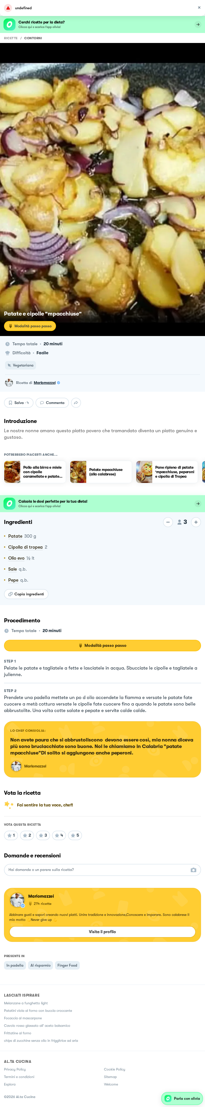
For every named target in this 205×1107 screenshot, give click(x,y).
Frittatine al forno (17, 1033)
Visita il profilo (102, 931)
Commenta (55, 402)
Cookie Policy (114, 1069)
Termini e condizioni (19, 1077)
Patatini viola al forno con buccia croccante (38, 1011)
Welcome (111, 1084)
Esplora (10, 1084)
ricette (11, 38)
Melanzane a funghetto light (26, 1003)
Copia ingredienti (29, 594)
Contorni (33, 38)
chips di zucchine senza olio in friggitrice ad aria (41, 1041)
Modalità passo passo (33, 326)
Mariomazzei (45, 382)
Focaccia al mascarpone (23, 1018)
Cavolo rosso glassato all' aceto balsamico (37, 1026)
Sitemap (110, 1077)
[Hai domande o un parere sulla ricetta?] (98, 869)
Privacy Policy (15, 1069)
